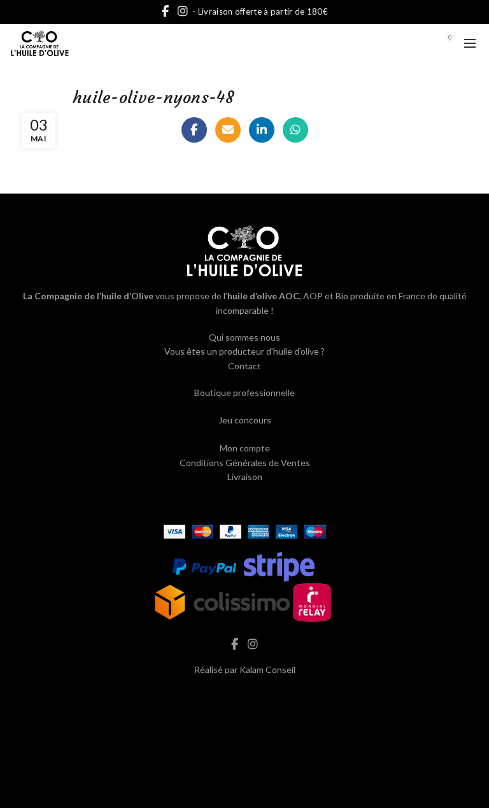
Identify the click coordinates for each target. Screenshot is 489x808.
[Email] (228, 130)
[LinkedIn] (261, 130)
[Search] (414, 43)
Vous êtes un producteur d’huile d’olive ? (244, 351)
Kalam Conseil (267, 669)
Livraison (244, 476)
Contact (244, 365)
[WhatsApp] (295, 130)
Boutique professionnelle (244, 392)
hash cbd (244, 696)
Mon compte (245, 448)
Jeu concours (244, 420)
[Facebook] (194, 130)
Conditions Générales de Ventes (245, 462)
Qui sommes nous (244, 337)
